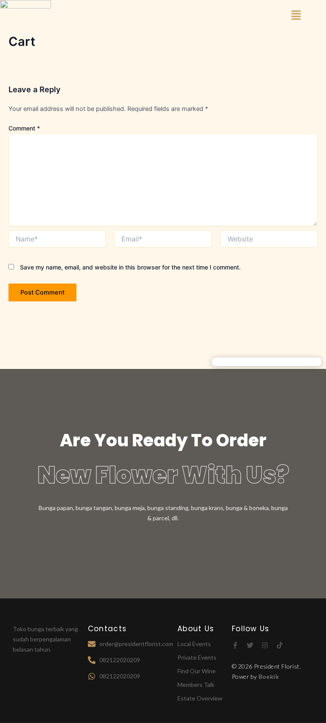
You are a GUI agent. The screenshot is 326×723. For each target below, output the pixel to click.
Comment (24, 128)
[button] (296, 15)
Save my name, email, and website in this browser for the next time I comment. (130, 267)
